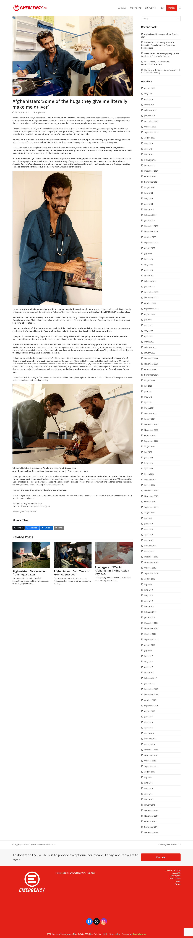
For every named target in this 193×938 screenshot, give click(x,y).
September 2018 (151, 573)
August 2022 (149, 314)
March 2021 (149, 408)
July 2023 (148, 253)
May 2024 (148, 198)
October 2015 (150, 760)
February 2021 (150, 413)
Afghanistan (41, 112)
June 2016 (148, 716)
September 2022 (151, 308)
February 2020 (150, 479)
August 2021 (149, 380)
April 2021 (148, 402)
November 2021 (151, 364)
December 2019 (151, 490)
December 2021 (151, 358)
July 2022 (148, 319)
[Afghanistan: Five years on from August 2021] (31, 555)
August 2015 (149, 772)
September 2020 (151, 441)
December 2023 (151, 226)
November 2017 (151, 628)
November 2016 (151, 694)
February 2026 (150, 110)
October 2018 (150, 568)
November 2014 (151, 816)
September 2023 (151, 242)
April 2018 (148, 601)
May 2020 (148, 463)
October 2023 (150, 237)
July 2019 (148, 518)
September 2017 (151, 639)
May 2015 (148, 788)
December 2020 (151, 424)
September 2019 (151, 507)
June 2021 (148, 391)
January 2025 (149, 165)
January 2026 (149, 115)
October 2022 (150, 303)
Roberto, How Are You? (168, 844)
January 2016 (149, 744)
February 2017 (150, 678)
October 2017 (150, 634)
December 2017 (151, 623)
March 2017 (149, 672)
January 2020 (149, 485)
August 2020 (149, 446)
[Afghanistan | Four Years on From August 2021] (73, 555)
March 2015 (149, 799)
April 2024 (148, 204)
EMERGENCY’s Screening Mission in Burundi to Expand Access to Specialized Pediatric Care (158, 45)
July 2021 (148, 386)
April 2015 (148, 794)
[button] (179, 8)
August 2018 (149, 579)
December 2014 (151, 810)
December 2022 (151, 292)
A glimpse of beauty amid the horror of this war (33, 844)
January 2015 (149, 805)
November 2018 (151, 562)
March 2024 (149, 209)
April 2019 (148, 534)
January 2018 (149, 617)
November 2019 (151, 496)
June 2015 (148, 783)
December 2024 (151, 171)
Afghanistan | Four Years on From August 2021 (72, 572)
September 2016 (151, 705)
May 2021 (148, 397)
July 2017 (148, 650)
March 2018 (149, 606)
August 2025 (149, 138)
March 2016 (149, 733)
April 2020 (148, 468)
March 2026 (149, 104)
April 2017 (148, 667)
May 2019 (148, 529)
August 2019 (149, 512)
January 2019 (149, 551)
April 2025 (148, 149)
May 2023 (148, 264)
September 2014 (151, 827)
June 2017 (148, 656)
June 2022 (148, 325)
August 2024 (149, 187)
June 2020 (148, 457)
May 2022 (148, 330)
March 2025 (149, 154)
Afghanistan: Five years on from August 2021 (29, 572)
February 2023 (150, 281)
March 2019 (149, 540)
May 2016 (148, 722)
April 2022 (148, 336)
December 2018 (151, 557)
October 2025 (150, 126)
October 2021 (150, 369)
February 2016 (150, 738)
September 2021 (151, 375)
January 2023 (149, 286)
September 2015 (151, 766)
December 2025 (151, 121)
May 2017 (148, 661)
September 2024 (151, 182)
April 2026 (148, 99)
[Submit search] (178, 18)
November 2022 (151, 297)
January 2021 (149, 419)
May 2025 (148, 143)
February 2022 (150, 347)
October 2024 (150, 176)
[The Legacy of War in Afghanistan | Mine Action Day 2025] (114, 553)
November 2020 (151, 430)
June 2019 (148, 523)
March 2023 (149, 275)
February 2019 (150, 545)
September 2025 (151, 132)
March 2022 (149, 341)
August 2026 (149, 88)
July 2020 (148, 452)
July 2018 (148, 584)
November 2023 (151, 231)
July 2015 (148, 777)
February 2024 (150, 215)
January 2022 (149, 353)
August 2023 (149, 248)
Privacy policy (114, 934)
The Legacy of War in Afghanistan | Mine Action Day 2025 (112, 570)
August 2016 (149, 711)
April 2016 (148, 727)
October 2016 (150, 700)
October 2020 (150, 435)
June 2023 (148, 259)
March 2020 (149, 474)
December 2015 (151, 749)
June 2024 (148, 193)
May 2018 (148, 595)
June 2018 (148, 590)
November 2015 (151, 755)
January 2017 (149, 683)
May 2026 (148, 93)
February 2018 (150, 612)
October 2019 (150, 501)
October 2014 (150, 821)
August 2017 (149, 645)
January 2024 (149, 220)
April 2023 (148, 270)
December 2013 (151, 832)
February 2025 (150, 160)
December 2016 (151, 689)
